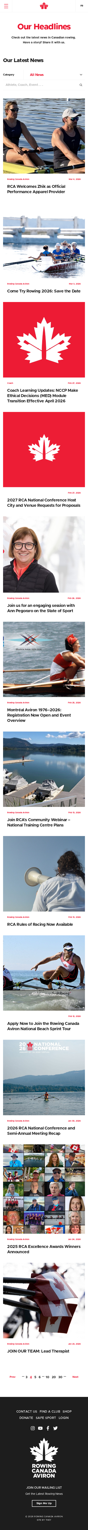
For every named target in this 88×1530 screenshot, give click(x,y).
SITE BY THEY (44, 1520)
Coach (10, 383)
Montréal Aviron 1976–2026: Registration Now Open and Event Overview (39, 715)
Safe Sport (46, 1417)
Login (64, 1417)
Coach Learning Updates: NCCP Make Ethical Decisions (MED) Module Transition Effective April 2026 (42, 396)
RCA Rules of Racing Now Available (40, 925)
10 (47, 1377)
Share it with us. (54, 42)
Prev (13, 1377)
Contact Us (26, 1411)
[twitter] (55, 1428)
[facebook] (48, 1428)
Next (75, 1377)
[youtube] (40, 1428)
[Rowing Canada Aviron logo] (44, 1483)
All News (37, 75)
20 (54, 1377)
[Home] (44, 6)
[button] (6, 6)
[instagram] (32, 1428)
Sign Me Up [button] (44, 1503)
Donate (26, 1417)
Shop (67, 1411)
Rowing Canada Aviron (18, 179)
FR (81, 6)
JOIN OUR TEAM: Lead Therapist (38, 1351)
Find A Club (50, 1411)
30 (60, 1377)
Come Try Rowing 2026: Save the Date (44, 291)
